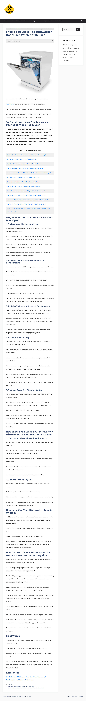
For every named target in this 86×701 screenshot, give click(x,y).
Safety (33, 21)
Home (5, 21)
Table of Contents (13, 41)
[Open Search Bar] (81, 21)
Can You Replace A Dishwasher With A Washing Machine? (25, 168)
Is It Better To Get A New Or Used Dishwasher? (22, 159)
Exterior (18, 21)
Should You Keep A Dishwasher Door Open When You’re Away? (26, 677)
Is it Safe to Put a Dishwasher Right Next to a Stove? (23, 177)
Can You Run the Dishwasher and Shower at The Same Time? (26, 195)
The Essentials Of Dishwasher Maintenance (20, 680)
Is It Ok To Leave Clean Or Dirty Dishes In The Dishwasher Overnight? (29, 173)
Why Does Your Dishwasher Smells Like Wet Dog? (22, 164)
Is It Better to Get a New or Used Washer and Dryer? (21, 686)
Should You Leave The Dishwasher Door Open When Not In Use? (27, 200)
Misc (39, 21)
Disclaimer (81, 696)
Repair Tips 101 (47, 21)
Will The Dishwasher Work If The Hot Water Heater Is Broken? (26, 204)
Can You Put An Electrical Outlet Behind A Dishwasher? (24, 186)
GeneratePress (27, 696)
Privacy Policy (74, 696)
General (11, 21)
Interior (26, 21)
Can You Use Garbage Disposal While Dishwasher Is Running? (26, 155)
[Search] (78, 29)
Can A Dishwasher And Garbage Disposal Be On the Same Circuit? (27, 191)
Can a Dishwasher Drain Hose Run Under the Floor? (23, 182)
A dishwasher (10, 104)
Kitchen (10, 684)
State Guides (57, 21)
